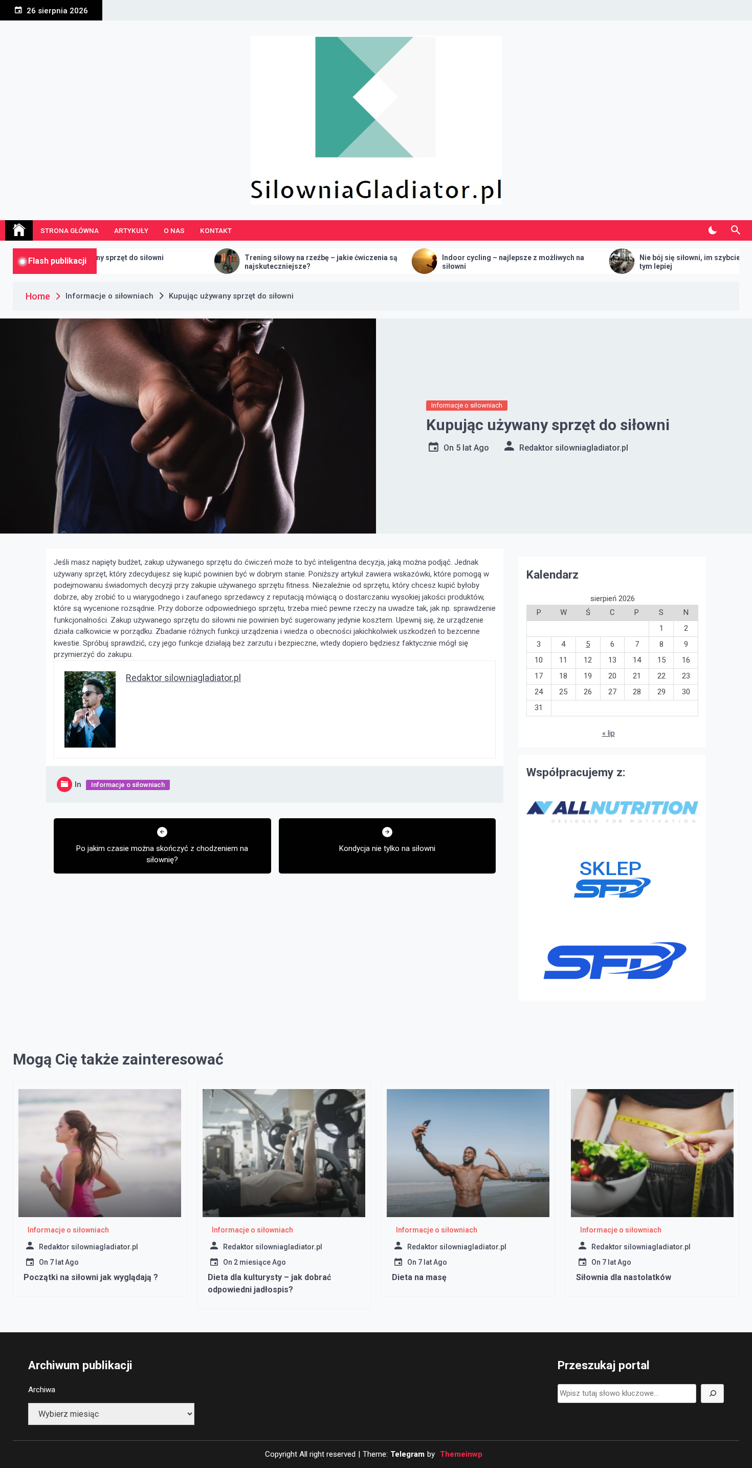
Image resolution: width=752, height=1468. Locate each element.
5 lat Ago (472, 448)
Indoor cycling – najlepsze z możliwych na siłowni (433, 261)
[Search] (735, 230)
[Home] (19, 230)
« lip (608, 733)
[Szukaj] (712, 1393)
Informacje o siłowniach (466, 405)
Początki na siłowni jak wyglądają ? (91, 1277)
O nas (174, 230)
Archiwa (41, 1389)
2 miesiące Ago (260, 1262)
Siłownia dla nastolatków (623, 1277)
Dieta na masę (419, 1277)
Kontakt (216, 230)
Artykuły (131, 230)
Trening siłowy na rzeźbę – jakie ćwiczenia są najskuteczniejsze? (241, 261)
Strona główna (69, 230)
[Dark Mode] (712, 230)
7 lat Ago (64, 1262)
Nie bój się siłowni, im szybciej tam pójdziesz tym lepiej (636, 261)
